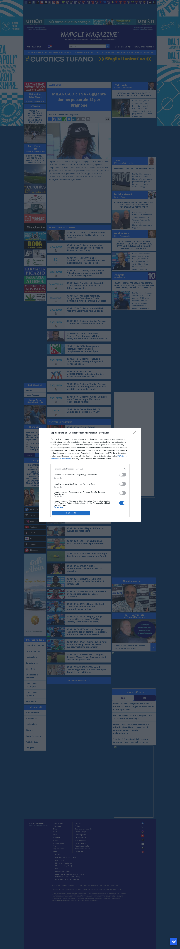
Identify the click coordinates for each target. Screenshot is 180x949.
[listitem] (90, 468)
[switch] (122, 474)
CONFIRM (71, 513)
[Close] (135, 432)
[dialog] (90, 474)
